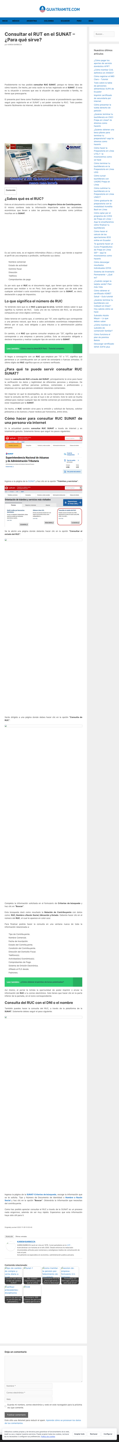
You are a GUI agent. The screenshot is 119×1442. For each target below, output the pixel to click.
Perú (79, 21)
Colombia (49, 21)
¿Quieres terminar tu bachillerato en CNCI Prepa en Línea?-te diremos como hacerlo (103, 120)
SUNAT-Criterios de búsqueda (41, 1194)
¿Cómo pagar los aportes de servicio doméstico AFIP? (103, 63)
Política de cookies (48, 1436)
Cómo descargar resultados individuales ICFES (102, 265)
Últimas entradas (21, 1236)
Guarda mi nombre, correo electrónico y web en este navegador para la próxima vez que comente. (44, 1406)
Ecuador (65, 21)
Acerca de (9, 1236)
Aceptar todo (79, 1434)
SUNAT (31, 481)
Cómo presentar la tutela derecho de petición (102, 108)
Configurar (108, 1434)
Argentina (32, 21)
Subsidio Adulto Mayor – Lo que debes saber (101, 318)
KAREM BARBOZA (26, 1241)
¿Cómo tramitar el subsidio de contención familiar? (103, 328)
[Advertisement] (43, 66)
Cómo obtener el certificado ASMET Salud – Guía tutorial (103, 293)
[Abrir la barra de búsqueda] (115, 20)
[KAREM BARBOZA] (10, 1250)
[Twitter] (79, 1242)
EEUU (91, 21)
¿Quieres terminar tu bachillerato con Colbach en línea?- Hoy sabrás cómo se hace (103, 306)
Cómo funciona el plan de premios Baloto (102, 337)
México (15, 21)
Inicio (5, 21)
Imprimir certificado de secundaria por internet (103, 98)
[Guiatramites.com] (59, 8)
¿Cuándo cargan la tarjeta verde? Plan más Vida (103, 284)
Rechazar (94, 1434)
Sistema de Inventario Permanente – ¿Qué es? (104, 275)
